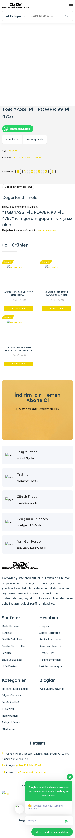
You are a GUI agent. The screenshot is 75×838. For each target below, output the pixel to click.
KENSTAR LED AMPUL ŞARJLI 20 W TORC (56, 293)
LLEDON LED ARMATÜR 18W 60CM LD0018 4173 (18, 349)
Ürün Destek (9, 666)
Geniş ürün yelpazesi (32, 519)
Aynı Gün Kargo (29, 541)
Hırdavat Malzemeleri (15, 688)
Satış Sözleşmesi (12, 659)
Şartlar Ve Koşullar (13, 646)
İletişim (6, 652)
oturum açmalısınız (47, 230)
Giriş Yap (44, 626)
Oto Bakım (8, 729)
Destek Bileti (47, 652)
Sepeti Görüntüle (49, 632)
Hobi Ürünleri (10, 715)
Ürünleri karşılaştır (50, 666)
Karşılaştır (12, 139)
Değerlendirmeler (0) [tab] (18, 186)
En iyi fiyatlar (27, 452)
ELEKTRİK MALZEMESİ (27, 157)
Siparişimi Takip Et (50, 646)
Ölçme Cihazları (11, 695)
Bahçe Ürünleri (11, 722)
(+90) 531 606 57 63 (28, 765)
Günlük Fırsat (27, 497)
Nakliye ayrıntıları (50, 659)
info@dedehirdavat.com (31, 772)
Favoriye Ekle (35, 139)
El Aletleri (8, 708)
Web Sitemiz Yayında (51, 688)
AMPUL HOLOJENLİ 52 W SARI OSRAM (18, 293)
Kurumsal (7, 632)
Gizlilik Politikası (12, 639)
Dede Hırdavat (11, 626)
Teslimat (23, 474)
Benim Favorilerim (50, 639)
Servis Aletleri (10, 702)
